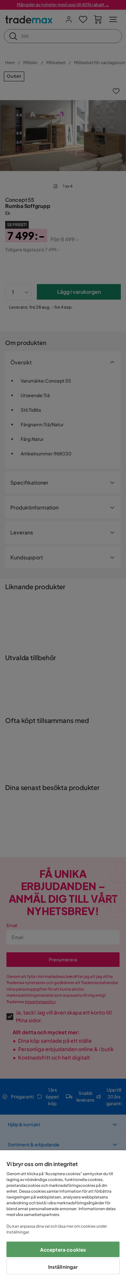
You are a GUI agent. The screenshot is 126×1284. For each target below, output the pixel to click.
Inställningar (63, 1267)
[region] (63, 1217)
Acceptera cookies (63, 1249)
